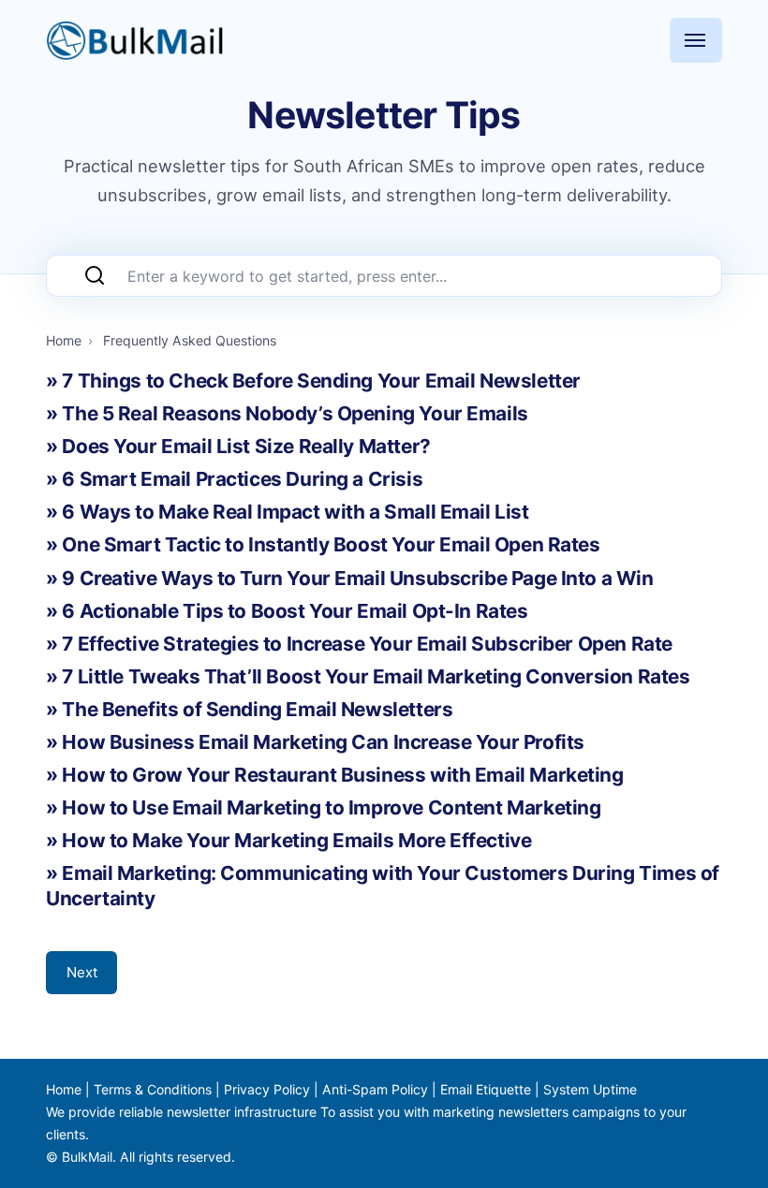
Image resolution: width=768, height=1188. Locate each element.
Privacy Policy (267, 1089)
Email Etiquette (485, 1089)
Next (81, 972)
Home (63, 1089)
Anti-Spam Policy (375, 1089)
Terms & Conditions (153, 1089)
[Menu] (696, 40)
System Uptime (590, 1089)
